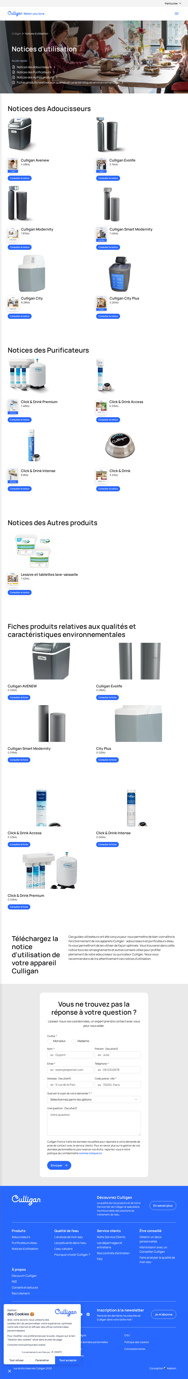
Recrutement (21, 1293)
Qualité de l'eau (66, 1230)
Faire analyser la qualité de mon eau (157, 1259)
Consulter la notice (19, 178)
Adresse (59, 1078)
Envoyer (56, 1165)
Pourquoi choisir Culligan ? (72, 1255)
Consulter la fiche (19, 697)
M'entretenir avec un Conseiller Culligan (153, 1249)
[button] (9, 1371)
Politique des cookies (136, 1342)
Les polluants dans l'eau (70, 1243)
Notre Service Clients (111, 1237)
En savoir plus (163, 1206)
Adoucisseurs (21, 1237)
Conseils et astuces (25, 1287)
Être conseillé (151, 1230)
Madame (83, 1041)
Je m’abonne (164, 1314)
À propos (19, 1269)
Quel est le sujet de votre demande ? (69, 1093)
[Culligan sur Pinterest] (88, 1314)
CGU (127, 1335)
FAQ (99, 1259)
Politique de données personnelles (88, 1342)
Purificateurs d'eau (24, 1243)
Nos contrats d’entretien (113, 1253)
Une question (62, 1108)
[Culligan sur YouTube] (81, 1314)
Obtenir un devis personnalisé (151, 1239)
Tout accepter (68, 1360)
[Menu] (176, 13)
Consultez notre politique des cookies (26, 1344)
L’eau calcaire (63, 1249)
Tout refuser (16, 1360)
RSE (14, 1282)
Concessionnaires (134, 1349)
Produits (19, 1230)
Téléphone (102, 1063)
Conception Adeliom (162, 1368)
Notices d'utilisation (25, 1249)
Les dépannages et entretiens (109, 1245)
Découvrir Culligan (24, 1276)
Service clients (109, 1230)
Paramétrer (42, 1360)
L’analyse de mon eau (68, 1237)
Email (51, 1063)
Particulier (171, 3)
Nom (51, 1048)
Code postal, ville (105, 1078)
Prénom (106, 1048)
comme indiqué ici (90, 1153)
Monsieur (59, 1041)
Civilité (52, 1036)
